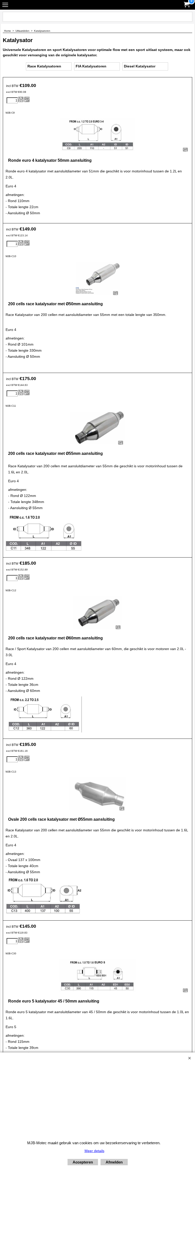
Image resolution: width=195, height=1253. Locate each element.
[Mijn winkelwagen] (186, 5)
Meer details (94, 1151)
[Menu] (5, 5)
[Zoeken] (187, 17)
